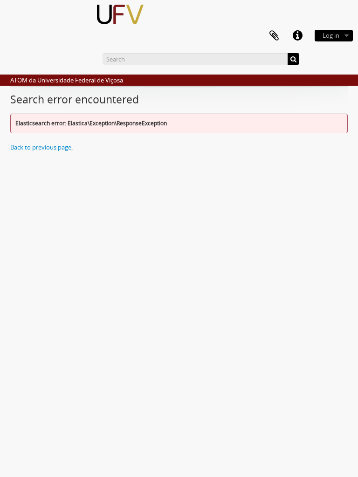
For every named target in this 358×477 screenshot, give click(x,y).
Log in (331, 35)
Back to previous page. (41, 147)
